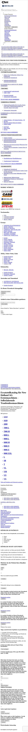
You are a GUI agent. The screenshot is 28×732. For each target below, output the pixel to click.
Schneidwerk (7, 77)
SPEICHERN (4, 304)
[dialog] (14, 310)
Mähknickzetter (7, 177)
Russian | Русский (8, 246)
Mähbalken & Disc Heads (10, 173)
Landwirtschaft (7, 91)
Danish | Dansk (7, 247)
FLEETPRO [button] (25, 49)
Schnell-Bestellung (5, 513)
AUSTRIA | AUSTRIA (9, 234)
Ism (5, 121)
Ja (1, 311)
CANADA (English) (9, 216)
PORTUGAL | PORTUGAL (11, 235)
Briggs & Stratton (8, 122)
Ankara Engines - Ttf (9, 120)
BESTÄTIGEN (4, 678)
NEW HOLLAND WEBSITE (11, 498)
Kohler (5, 124)
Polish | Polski (7, 250)
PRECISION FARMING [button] (16, 48)
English (5, 238)
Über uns (3, 524)
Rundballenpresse (8, 158)
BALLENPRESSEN (6, 163)
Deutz (5, 128)
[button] (10, 54)
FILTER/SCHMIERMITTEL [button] (8, 49)
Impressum (3, 521)
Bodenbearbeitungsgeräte (10, 140)
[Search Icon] (16, 10)
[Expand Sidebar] (2, 51)
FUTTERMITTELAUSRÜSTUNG (10, 84)
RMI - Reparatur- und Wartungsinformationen (12, 514)
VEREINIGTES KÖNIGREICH (12, 225)
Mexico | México (8, 219)
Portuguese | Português (9, 242)
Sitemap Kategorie (5, 527)
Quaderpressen (7, 161)
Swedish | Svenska (8, 245)
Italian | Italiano (7, 243)
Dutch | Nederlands (8, 249)
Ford (5, 126)
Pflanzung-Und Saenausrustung (11, 144)
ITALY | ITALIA (8, 231)
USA (5, 215)
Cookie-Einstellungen (6, 520)
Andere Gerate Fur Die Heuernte (12, 170)
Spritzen (6, 137)
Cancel (2, 711)
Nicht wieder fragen (7, 314)
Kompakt (6, 95)
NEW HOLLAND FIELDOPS (11, 499)
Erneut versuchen (5, 713)
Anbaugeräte (7, 96)
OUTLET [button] (18, 49)
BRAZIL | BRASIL (9, 270)
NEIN (2, 567)
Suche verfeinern (5, 720)
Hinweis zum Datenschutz (7, 519)
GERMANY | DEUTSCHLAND (12, 229)
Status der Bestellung (6, 512)
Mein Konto (4, 510)
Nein (2, 312)
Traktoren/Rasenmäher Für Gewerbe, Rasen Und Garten (13, 107)
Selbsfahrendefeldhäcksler (10, 80)
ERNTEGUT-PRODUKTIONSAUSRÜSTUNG (13, 151)
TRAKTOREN (5, 99)
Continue (3, 722)
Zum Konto (7, 27)
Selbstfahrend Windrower (10, 179)
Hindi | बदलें (6, 260)
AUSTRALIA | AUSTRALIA (11, 281)
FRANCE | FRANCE (9, 228)
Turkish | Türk (7, 258)
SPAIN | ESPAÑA (8, 227)
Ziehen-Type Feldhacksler (10, 75)
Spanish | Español (8, 275)
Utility (5, 92)
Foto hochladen (4, 649)
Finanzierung (4, 516)
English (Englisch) (8, 256)
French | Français (8, 239)
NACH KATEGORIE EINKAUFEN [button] (10, 47)
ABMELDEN (14, 27)
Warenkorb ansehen (5, 291)
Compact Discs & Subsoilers (11, 147)
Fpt (4, 129)
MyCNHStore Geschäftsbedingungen (10, 517)
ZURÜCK (3, 293)
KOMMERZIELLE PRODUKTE (9, 113)
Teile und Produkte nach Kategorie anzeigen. (12, 482)
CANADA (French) (9, 218)
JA (1, 569)
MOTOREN (4, 132)
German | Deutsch (8, 240)
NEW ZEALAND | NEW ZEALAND (13, 282)
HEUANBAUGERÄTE (7, 184)
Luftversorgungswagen (9, 139)
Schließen (3, 578)
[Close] (1, 582)
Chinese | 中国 (7, 263)
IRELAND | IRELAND (10, 232)
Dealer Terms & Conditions (7, 523)
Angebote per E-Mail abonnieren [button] (8, 494)
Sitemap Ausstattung (6, 526)
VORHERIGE (4, 384)
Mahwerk (6, 181)
